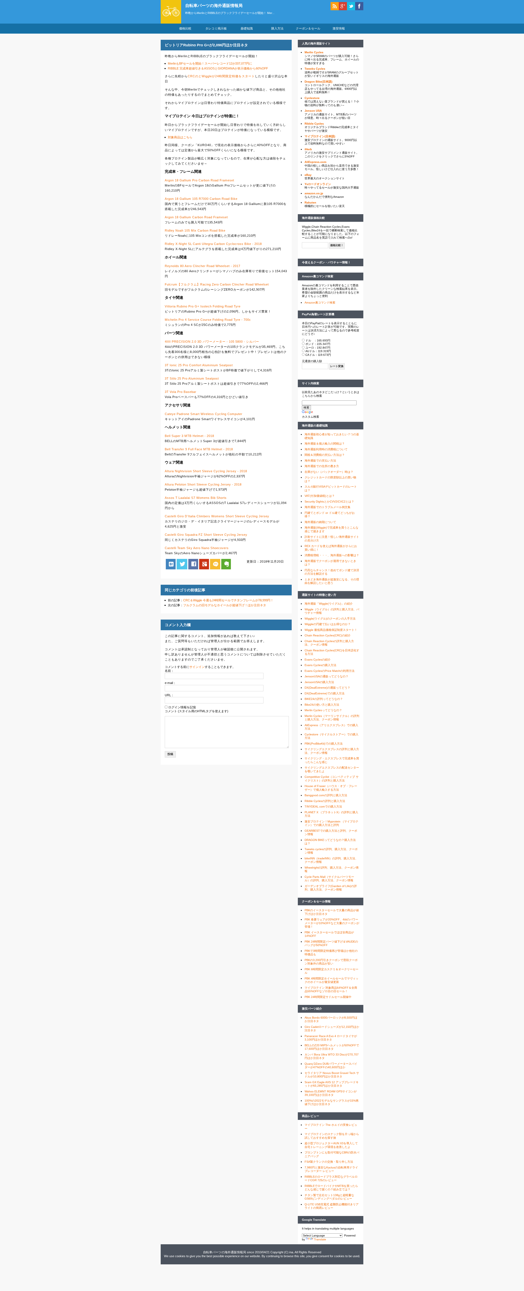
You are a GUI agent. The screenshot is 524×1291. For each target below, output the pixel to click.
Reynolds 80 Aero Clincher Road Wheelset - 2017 (202, 266)
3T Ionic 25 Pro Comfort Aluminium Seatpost (199, 365)
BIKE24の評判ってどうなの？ (324, 699)
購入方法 (277, 28)
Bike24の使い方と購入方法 (322, 704)
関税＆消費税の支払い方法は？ (325, 454)
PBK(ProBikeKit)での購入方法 (324, 743)
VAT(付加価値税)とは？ (320, 495)
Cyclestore (312, 98)
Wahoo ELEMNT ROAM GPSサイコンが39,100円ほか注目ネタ (331, 1093)
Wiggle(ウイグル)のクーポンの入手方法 (330, 618)
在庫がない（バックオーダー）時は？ (329, 471)
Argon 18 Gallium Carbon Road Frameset (196, 217)
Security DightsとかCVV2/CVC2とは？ (329, 501)
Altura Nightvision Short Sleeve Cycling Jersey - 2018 (206, 471)
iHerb (308, 149)
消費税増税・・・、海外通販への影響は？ (332, 555)
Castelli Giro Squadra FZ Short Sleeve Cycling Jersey (206, 534)
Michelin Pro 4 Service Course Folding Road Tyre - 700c (208, 319)
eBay (308, 174)
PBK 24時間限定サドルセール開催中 (328, 997)
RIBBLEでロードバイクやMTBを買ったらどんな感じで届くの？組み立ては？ (331, 1187)
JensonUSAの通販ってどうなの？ (326, 676)
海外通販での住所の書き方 (322, 466)
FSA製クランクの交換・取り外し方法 (329, 1161)
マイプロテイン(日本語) (320, 136)
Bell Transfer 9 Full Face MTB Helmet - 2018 (199, 449)
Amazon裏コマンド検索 (317, 276)
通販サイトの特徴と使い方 (319, 594)
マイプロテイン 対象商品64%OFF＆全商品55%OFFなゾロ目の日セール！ (331, 989)
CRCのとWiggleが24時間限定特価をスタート (221, 76)
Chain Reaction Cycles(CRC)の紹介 (328, 635)
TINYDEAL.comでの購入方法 (323, 806)
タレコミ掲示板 (216, 28)
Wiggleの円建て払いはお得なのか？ (328, 624)
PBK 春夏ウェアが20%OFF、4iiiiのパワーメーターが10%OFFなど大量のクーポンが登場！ (332, 923)
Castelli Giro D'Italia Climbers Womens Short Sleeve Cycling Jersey (217, 516)
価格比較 (185, 28)
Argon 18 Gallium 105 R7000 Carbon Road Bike (201, 198)
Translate (320, 1239)
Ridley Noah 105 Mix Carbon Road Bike (195, 230)
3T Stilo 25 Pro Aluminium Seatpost (192, 378)
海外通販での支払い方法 (320, 460)
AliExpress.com (315, 162)
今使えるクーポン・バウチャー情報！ (326, 262)
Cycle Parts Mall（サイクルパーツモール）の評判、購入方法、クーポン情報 (329, 878)
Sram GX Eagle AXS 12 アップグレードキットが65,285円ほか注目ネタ (332, 1084)
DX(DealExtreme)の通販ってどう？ (327, 687)
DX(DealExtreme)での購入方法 (324, 693)
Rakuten (310, 202)
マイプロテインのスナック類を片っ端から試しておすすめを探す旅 (332, 1135)
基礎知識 (247, 28)
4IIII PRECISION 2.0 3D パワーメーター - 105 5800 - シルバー (212, 341)
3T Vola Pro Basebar (180, 392)
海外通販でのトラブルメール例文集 (327, 507)
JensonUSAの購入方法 (319, 682)
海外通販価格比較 (313, 218)
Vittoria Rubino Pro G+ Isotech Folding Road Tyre (203, 306)
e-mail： (170, 683)
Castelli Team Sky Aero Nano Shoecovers (197, 548)
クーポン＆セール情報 (316, 901)
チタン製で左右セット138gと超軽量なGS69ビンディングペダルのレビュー (329, 1196)
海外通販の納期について (320, 522)
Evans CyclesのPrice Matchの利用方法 (330, 670)
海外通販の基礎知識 (315, 425)
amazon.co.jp (314, 193)
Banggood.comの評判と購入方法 (326, 795)
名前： (169, 670)
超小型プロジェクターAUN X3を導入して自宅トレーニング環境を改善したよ (331, 1145)
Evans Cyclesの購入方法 (320, 665)
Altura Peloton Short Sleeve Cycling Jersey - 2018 (203, 484)
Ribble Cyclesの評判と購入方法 (325, 801)
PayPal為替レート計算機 (318, 314)
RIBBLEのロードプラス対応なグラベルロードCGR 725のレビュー (331, 1178)
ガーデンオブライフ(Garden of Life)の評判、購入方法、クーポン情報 (331, 887)
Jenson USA (313, 110)
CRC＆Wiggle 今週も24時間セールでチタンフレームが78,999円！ (228, 600)
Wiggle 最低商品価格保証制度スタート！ (331, 629)
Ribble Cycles (314, 123)
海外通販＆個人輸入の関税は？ (325, 443)
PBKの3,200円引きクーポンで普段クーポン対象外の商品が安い (331, 961)
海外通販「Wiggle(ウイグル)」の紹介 (329, 603)
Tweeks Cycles (315, 68)
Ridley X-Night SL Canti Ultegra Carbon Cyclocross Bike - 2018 (213, 244)
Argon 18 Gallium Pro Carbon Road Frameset (199, 180)
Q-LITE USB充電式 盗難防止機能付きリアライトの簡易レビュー (332, 1206)
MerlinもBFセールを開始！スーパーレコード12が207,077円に (210, 63)
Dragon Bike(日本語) (318, 81)
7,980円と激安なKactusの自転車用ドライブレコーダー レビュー (331, 1169)
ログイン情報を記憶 (182, 707)
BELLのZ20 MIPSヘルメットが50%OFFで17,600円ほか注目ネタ (332, 1047)
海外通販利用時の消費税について (326, 449)
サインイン (197, 667)
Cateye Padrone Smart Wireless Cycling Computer (203, 414)
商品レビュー (310, 1116)
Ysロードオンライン (318, 184)
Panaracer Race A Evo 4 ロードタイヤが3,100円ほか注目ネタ (331, 1037)
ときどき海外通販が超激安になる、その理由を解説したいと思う (332, 581)
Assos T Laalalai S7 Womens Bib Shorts (196, 497)
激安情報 (339, 28)
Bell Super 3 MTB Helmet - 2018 (189, 436)
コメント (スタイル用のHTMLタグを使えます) (196, 711)
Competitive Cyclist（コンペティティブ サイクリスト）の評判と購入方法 (332, 778)
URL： (169, 695)
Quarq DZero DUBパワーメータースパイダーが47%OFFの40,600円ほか (331, 1065)
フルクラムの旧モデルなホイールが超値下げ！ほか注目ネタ (224, 605)
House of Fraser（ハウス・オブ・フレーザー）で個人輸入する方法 (331, 787)
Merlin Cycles (314, 52)
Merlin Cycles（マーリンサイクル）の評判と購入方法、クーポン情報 (332, 717)
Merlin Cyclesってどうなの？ (323, 710)
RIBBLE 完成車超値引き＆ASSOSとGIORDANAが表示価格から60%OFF (218, 68)
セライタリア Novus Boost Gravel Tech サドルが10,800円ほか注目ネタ (332, 1074)
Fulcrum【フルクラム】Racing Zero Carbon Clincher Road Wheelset (217, 284)
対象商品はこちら (180, 137)
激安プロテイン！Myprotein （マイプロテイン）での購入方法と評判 (331, 823)
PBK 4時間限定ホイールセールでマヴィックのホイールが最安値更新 (331, 980)
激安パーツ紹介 (312, 1008)
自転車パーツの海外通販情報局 (214, 5)
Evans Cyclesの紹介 (318, 659)
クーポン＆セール (308, 28)
